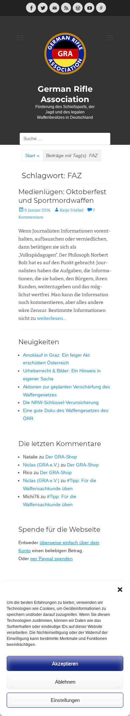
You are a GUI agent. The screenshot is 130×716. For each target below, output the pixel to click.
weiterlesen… (51, 318)
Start (32, 155)
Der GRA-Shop (61, 456)
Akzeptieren (65, 663)
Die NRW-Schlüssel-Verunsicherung (61, 402)
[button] (120, 589)
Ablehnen (65, 682)
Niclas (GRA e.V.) (41, 464)
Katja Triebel (71, 210)
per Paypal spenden (51, 558)
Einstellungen (65, 700)
